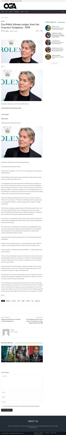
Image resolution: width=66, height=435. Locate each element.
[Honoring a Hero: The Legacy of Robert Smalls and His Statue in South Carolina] (22, 354)
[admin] (2, 31)
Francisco (14, 300)
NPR (19, 300)
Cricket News (7, 358)
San (32, 300)
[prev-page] (2, 365)
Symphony (37, 300)
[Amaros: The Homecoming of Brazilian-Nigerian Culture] (48, 50)
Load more (54, 63)
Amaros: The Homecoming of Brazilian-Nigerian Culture (58, 50)
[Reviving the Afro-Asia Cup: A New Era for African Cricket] (8, 354)
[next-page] (5, 365)
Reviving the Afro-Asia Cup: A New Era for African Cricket (8, 360)
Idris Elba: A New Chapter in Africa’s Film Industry (36, 360)
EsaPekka (8, 300)
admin (7, 31)
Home (2, 17)
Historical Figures (22, 356)
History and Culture (57, 48)
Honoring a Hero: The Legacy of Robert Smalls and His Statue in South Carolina (22, 359)
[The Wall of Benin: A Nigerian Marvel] (48, 57)
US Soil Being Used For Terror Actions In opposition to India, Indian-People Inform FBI (34, 321)
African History (56, 55)
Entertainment (36, 358)
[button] (62, 11)
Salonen (28, 300)
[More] (35, 36)
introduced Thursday (20, 171)
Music (6, 17)
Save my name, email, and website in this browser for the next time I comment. (21, 406)
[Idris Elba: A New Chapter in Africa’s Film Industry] (36, 354)
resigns (23, 300)
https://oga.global (14, 331)
